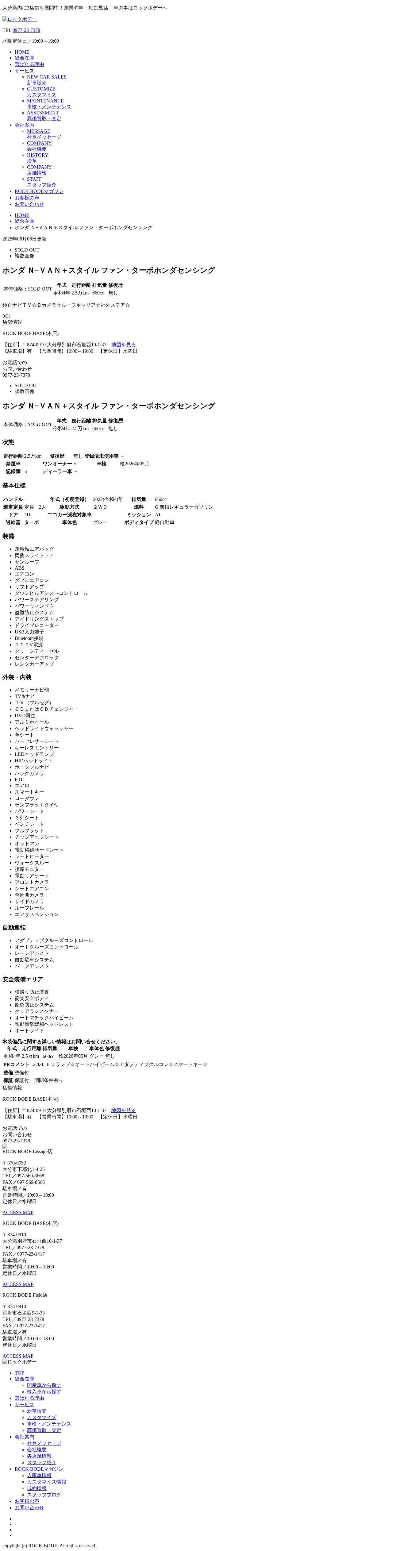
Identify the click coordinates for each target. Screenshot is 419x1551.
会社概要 (37, 1449)
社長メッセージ (44, 1443)
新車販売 (37, 1411)
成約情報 (37, 1488)
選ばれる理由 (29, 64)
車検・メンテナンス (49, 1423)
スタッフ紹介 (41, 1462)
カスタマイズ (41, 1417)
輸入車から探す (44, 1391)
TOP (19, 1373)
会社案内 (24, 125)
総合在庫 (24, 57)
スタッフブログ (44, 1494)
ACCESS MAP (17, 1212)
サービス (24, 70)
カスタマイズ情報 (46, 1481)
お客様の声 (27, 197)
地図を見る (123, 344)
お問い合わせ (29, 204)
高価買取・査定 (44, 1430)
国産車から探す (44, 1385)
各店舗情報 (39, 1456)
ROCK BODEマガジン (39, 191)
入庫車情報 (39, 1475)
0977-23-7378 (26, 30)
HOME (22, 52)
